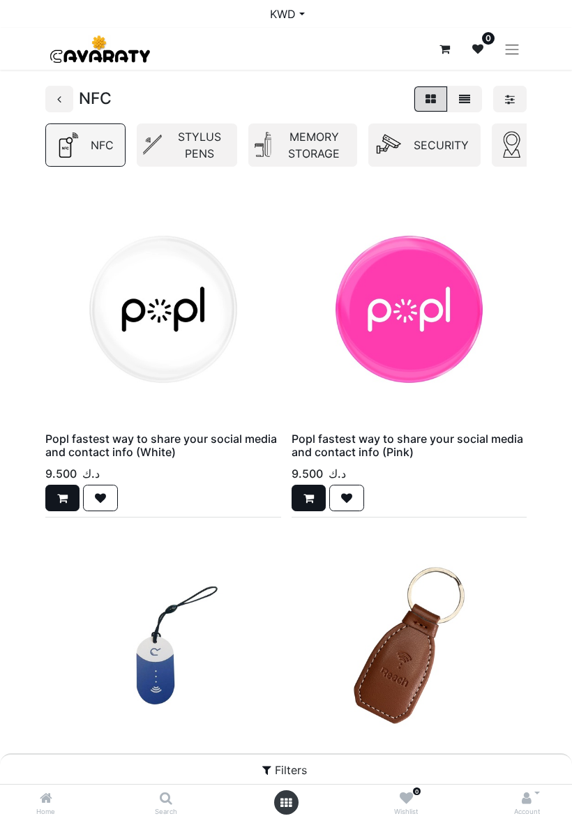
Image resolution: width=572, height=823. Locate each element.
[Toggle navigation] (512, 48)
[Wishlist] (406, 799)
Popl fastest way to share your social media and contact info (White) (161, 445)
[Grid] (431, 99)
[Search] (166, 799)
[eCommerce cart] (444, 49)
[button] (62, 498)
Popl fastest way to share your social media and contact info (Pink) (407, 445)
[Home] (46, 799)
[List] (464, 99)
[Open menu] (286, 802)
